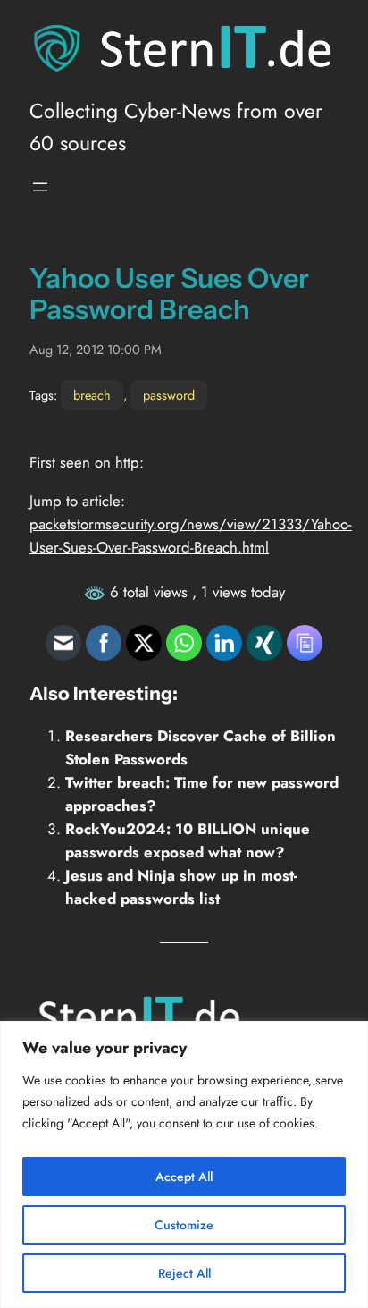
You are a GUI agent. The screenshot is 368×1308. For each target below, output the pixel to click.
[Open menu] (40, 187)
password (169, 395)
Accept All (184, 1177)
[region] (184, 1164)
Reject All (184, 1273)
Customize (184, 1225)
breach (92, 395)
